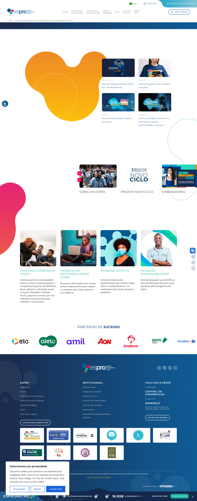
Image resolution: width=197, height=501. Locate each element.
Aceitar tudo (56, 489)
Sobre (137, 12)
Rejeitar (37, 489)
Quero (107, 12)
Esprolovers (89, 387)
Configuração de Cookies (98, 478)
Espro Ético (88, 410)
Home (9, 21)
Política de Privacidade (94, 401)
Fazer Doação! (179, 496)
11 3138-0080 (150, 387)
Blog (117, 12)
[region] (37, 478)
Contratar (77, 12)
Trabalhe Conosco (92, 392)
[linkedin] (193, 262)
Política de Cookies (92, 405)
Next (79, 180)
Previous (79, 173)
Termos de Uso (90, 396)
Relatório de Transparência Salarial (96, 415)
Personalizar (19, 489)
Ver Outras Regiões (157, 418)
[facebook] (159, 368)
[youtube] (193, 268)
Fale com (127, 12)
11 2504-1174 (150, 399)
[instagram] (193, 257)
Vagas (66, 12)
